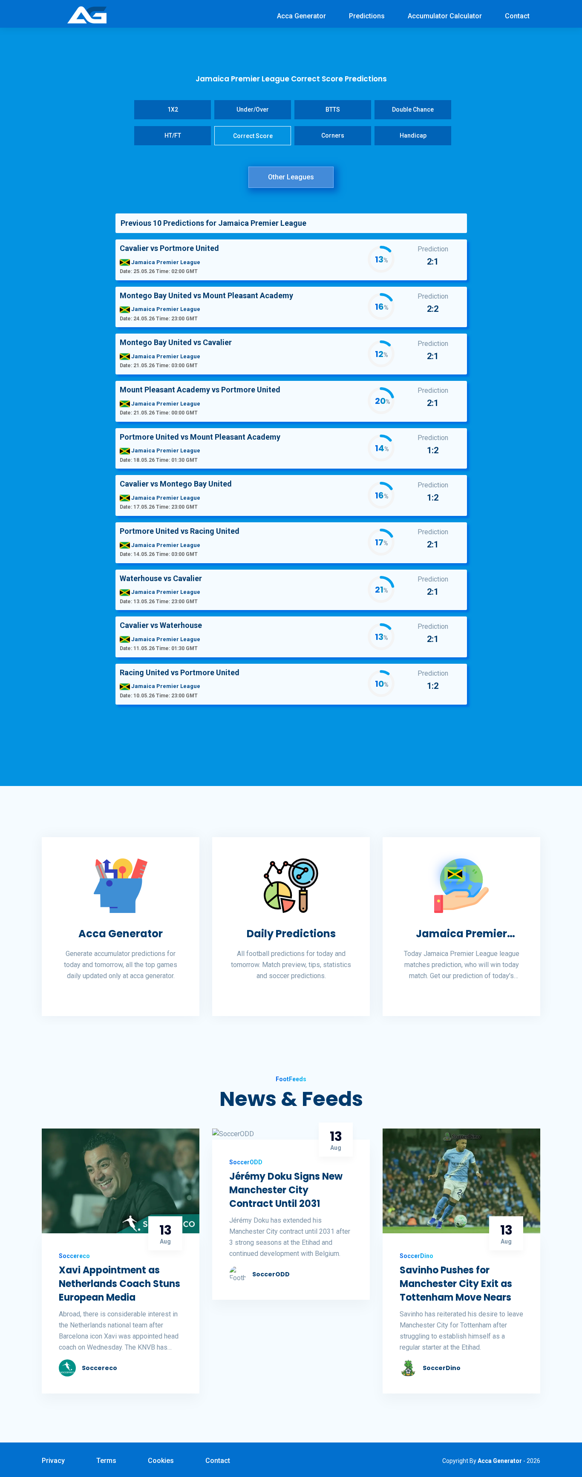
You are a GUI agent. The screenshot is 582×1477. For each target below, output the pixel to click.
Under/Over (252, 109)
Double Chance (413, 109)
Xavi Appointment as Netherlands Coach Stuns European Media (119, 1284)
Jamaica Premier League (461, 934)
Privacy (53, 1461)
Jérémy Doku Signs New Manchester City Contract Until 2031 (286, 1190)
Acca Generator (301, 16)
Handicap (413, 135)
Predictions (367, 16)
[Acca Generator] (87, 14)
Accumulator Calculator (445, 16)
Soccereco (99, 1368)
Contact (517, 16)
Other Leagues (291, 177)
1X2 (172, 109)
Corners (332, 135)
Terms (106, 1461)
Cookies (161, 1461)
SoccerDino (442, 1368)
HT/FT (172, 135)
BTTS (333, 109)
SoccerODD (271, 1274)
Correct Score (253, 135)
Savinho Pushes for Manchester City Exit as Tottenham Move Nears (456, 1284)
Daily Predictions (291, 934)
